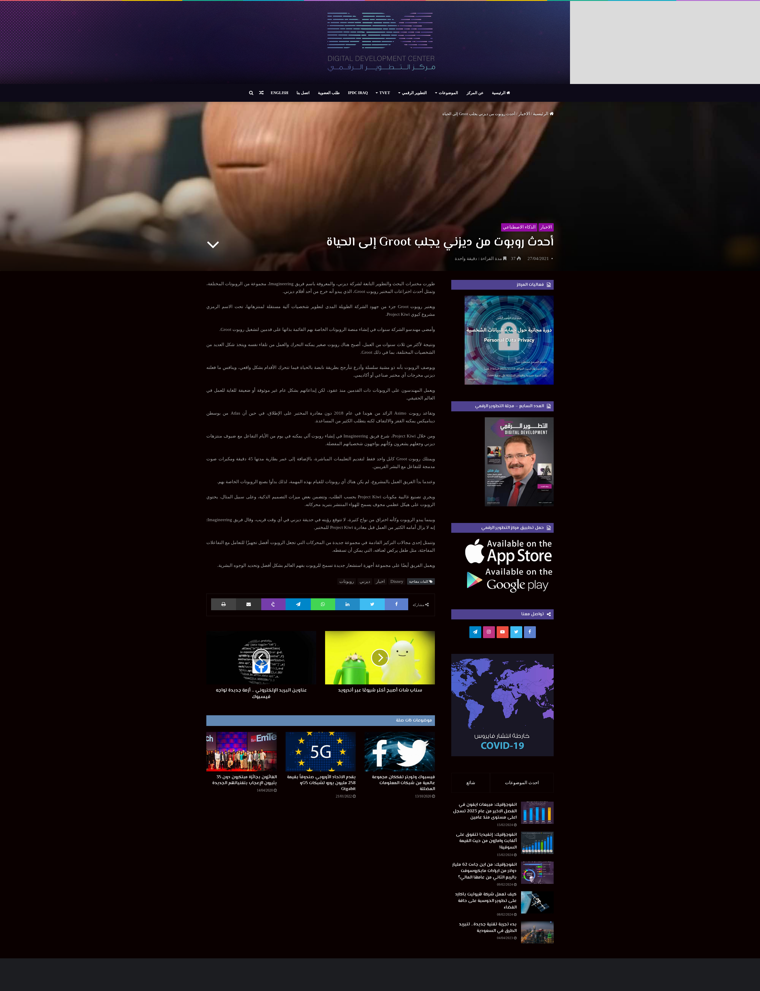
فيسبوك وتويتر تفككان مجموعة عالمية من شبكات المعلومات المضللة (403, 783)
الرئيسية (499, 93)
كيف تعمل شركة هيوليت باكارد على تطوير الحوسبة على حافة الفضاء (486, 901)
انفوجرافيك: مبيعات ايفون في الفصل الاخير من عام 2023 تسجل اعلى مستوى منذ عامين (485, 811)
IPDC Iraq (358, 93)
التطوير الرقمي (414, 93)
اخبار (380, 581)
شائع (470, 782)
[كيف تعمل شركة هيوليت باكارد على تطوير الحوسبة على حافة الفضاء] (537, 902)
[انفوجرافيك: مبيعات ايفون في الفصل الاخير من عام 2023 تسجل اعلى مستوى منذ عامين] (537, 813)
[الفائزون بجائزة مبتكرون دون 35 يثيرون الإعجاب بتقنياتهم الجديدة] (241, 751)
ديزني (365, 581)
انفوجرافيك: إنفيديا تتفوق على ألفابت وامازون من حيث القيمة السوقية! (486, 841)
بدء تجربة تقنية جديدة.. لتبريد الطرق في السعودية (488, 927)
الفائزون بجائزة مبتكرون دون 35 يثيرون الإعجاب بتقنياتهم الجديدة (244, 780)
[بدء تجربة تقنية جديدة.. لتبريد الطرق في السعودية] (537, 932)
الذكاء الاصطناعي (519, 227)
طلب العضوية (329, 93)
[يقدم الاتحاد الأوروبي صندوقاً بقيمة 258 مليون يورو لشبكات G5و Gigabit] (321, 751)
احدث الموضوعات (522, 782)
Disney (396, 581)
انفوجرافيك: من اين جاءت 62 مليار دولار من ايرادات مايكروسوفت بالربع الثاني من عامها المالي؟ (484, 871)
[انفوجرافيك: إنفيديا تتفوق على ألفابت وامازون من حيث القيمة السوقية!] (537, 843)
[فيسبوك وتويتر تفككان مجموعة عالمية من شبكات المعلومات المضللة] (400, 751)
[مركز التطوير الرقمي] (380, 42)
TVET (384, 93)
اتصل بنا (303, 93)
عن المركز (475, 93)
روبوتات (346, 581)
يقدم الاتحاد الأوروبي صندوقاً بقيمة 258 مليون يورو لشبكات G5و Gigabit (321, 783)
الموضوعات (448, 93)
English (279, 93)
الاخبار (524, 113)
